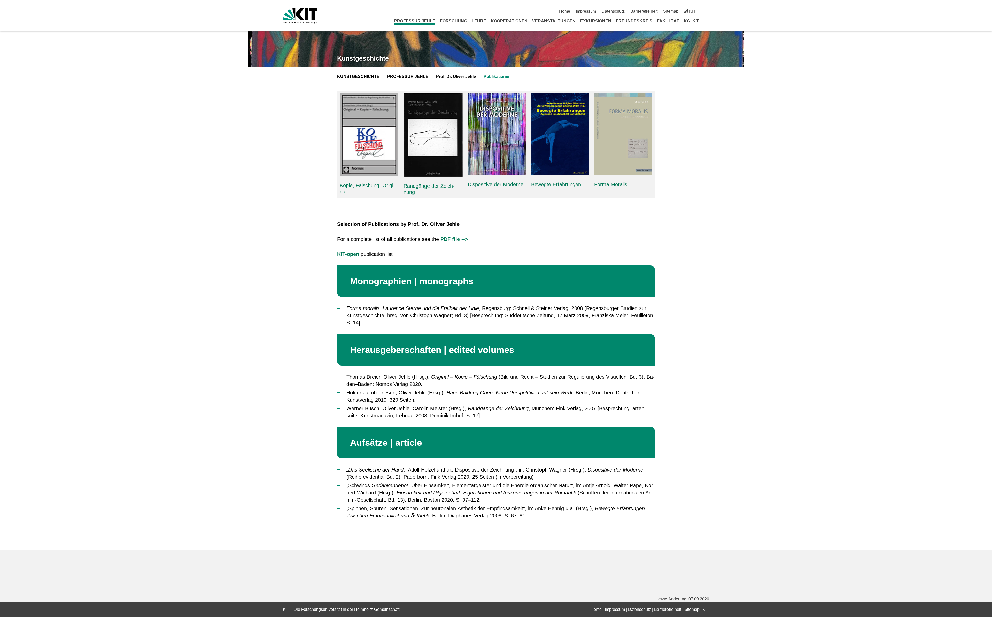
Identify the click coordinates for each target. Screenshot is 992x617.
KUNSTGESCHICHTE (358, 76)
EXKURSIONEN (595, 21)
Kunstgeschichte (363, 58)
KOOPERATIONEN (509, 21)
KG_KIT (691, 21)
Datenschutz (613, 11)
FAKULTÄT (668, 21)
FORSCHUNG (453, 21)
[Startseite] (707, 20)
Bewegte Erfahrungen (556, 184)
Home (564, 11)
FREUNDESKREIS (634, 21)
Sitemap (670, 11)
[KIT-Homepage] (300, 16)
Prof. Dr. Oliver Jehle (456, 76)
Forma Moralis (610, 184)
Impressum (586, 11)
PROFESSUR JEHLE (414, 21)
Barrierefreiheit (643, 11)
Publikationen (497, 76)
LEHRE (479, 21)
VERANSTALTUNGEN (554, 21)
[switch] (707, 11)
